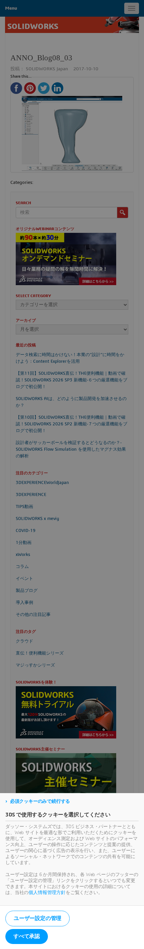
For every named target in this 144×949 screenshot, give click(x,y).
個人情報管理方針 (47, 892)
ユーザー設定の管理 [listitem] (37, 918)
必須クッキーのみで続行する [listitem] (40, 801)
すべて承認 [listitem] (26, 936)
